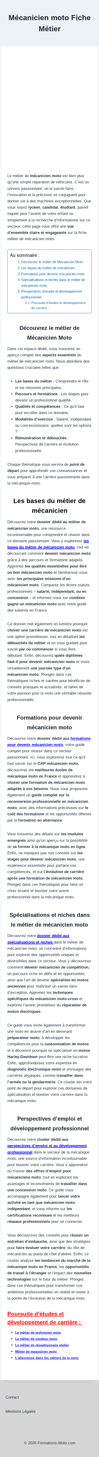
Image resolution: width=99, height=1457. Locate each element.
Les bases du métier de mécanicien (48, 268)
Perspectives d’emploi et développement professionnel (51, 294)
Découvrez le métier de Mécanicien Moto (52, 262)
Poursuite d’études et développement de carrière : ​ (58, 305)
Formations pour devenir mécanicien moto (52, 274)
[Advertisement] (49, 115)
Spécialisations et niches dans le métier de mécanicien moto (53, 282)
